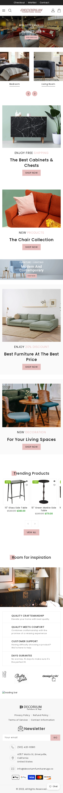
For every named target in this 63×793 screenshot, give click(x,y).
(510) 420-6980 (26, 747)
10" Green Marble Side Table (43, 509)
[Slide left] (28, 523)
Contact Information (43, 719)
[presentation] (28, 93)
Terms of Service (18, 719)
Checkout (19, 2)
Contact (44, 2)
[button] (29, 277)
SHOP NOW (31, 172)
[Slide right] (34, 523)
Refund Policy (40, 715)
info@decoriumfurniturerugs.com (36, 768)
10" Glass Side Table (16, 507)
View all (31, 532)
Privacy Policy (22, 715)
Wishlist (32, 2)
